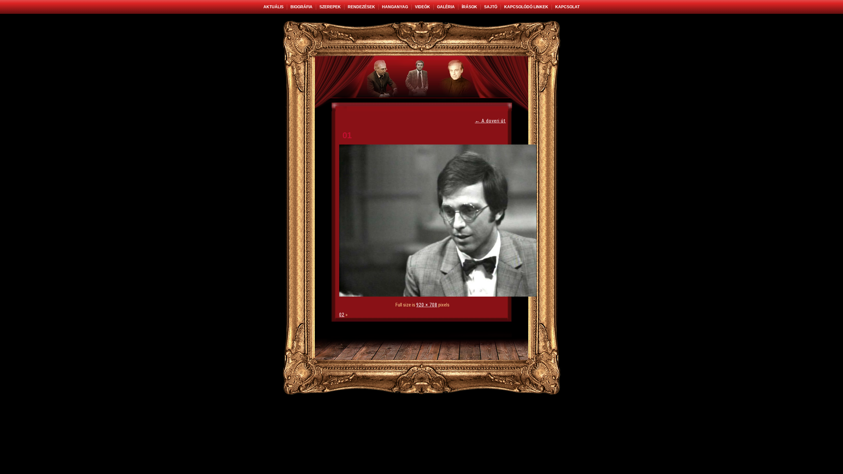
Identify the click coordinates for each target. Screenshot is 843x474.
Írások (469, 7)
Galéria (446, 7)
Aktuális (273, 7)
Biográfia (301, 7)
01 (347, 135)
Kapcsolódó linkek (526, 7)
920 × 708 (426, 305)
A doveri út (490, 121)
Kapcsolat (567, 7)
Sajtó (490, 7)
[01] (439, 295)
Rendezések (361, 7)
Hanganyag (395, 7)
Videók (422, 7)
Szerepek (330, 7)
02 (341, 315)
